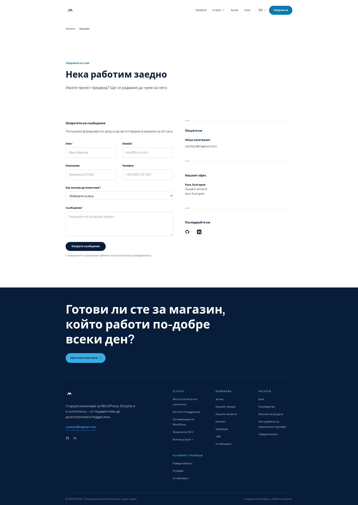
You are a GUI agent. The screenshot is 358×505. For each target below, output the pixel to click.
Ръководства (266, 407)
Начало (70, 29)
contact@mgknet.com (201, 146)
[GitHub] (187, 232)
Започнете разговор (85, 358)
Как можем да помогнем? (83, 188)
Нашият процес (226, 407)
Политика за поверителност (135, 255)
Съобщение (74, 208)
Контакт (221, 421)
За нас (235, 10)
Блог (247, 10)
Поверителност (268, 434)
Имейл (127, 144)
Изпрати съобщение (86, 246)
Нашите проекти (226, 414)
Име (69, 144)
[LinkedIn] (199, 232)
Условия (178, 471)
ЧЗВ (218, 436)
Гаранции (222, 429)
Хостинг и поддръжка (186, 412)
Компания (72, 166)
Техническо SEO (183, 432)
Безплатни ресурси (270, 414)
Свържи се (281, 10)
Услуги (216, 10)
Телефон (128, 166)
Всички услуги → (183, 439)
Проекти (201, 10)
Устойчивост (224, 444)
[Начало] (70, 10)
